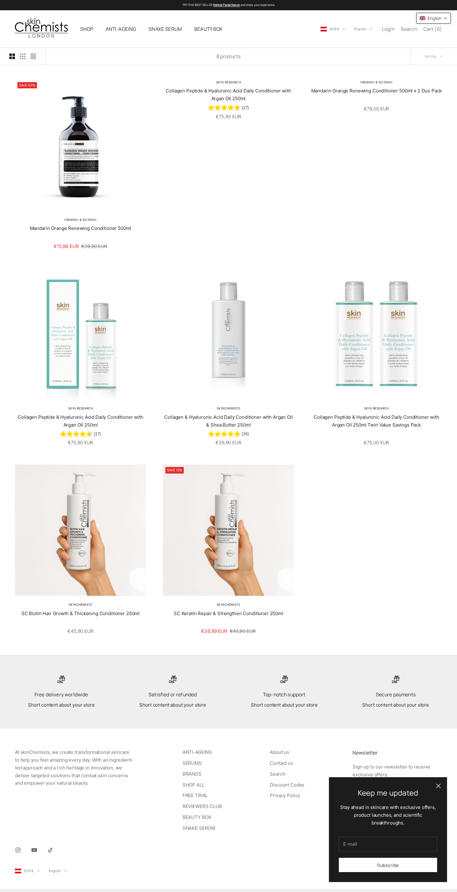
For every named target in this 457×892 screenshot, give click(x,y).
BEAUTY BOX (208, 29)
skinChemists (228, 408)
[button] (433, 18)
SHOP (86, 29)
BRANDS (191, 774)
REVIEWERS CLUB (202, 806)
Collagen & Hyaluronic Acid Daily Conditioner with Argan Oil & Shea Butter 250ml (228, 421)
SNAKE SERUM (165, 29)
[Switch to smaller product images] (22, 56)
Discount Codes (287, 785)
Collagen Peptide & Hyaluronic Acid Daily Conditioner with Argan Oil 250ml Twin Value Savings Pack (376, 421)
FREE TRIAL (195, 795)
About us (279, 752)
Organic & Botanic (80, 220)
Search (277, 774)
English (360, 28)
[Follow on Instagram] (18, 850)
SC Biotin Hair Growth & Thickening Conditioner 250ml (80, 613)
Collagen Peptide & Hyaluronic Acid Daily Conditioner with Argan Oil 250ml (228, 94)
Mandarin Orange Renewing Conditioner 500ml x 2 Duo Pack (376, 91)
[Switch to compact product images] (33, 56)
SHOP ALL (193, 785)
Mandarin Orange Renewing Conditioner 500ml (81, 228)
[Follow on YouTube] (34, 850)
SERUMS (192, 763)
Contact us (281, 763)
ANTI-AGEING (121, 29)
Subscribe (388, 865)
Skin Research (228, 82)
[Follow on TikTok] (50, 850)
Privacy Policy (285, 795)
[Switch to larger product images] (12, 56)
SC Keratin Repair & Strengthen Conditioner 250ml (228, 613)
